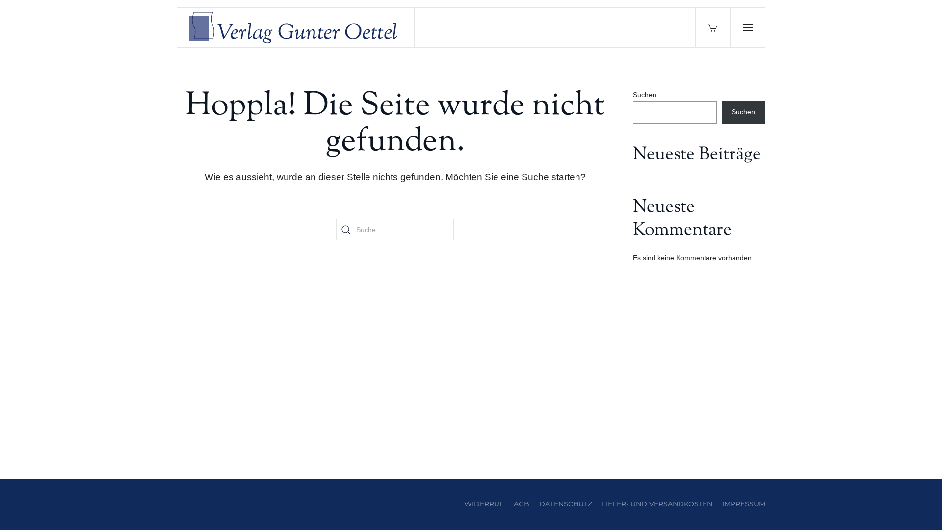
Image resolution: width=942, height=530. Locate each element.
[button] (747, 27)
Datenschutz (565, 504)
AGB (521, 504)
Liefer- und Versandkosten (657, 504)
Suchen (644, 95)
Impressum (743, 504)
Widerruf (484, 504)
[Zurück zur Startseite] (296, 27)
